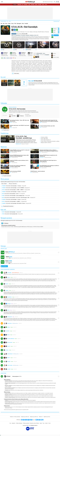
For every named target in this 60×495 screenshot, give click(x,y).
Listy (29, 4)
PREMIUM (15, 4)
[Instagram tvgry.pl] (39, 419)
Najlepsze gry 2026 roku (25, 416)
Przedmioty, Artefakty (44, 137)
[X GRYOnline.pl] (25, 419)
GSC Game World (39, 53)
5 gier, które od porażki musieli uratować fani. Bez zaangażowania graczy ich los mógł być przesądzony (44, 121)
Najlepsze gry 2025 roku (34, 416)
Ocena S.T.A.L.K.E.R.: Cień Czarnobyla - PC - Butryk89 (30, 361)
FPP (14, 35)
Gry (22, 4)
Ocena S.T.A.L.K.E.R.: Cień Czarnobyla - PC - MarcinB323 (30, 331)
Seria (23, 23)
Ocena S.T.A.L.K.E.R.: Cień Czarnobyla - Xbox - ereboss (30, 327)
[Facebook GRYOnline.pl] (22, 419)
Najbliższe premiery (47, 416)
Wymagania (19, 23)
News (6, 23)
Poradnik (26, 23)
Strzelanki (23, 35)
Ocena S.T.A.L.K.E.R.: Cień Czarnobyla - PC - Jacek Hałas (30, 273)
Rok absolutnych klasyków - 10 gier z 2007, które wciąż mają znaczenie (15, 121)
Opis (4, 23)
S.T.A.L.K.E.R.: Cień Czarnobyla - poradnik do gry (30, 139)
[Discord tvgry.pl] (41, 419)
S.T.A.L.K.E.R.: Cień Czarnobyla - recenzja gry (30, 110)
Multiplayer (27, 35)
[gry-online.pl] (30, 2)
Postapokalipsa (17, 35)
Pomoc (49, 423)
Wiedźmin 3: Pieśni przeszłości (15, 416)
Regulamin (13, 423)
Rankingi (25, 4)
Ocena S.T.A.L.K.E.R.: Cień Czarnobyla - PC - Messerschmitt (30, 342)
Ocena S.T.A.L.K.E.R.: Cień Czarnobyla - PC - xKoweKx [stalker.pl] (30, 338)
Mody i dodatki (4, 183)
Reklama (37, 423)
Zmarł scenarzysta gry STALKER (15, 172)
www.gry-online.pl (3, 21)
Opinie (36, 4)
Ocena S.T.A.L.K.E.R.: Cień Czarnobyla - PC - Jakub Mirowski (30, 354)
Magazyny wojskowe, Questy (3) (46, 142)
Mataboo (44, 53)
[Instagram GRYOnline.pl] (23, 419)
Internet (35, 35)
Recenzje (32, 4)
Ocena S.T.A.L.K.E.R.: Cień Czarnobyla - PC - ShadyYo (30, 286)
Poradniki (39, 4)
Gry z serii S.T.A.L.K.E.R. (30, 82)
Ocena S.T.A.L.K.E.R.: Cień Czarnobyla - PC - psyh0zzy (30, 350)
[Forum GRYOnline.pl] (31, 419)
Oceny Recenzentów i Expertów (30, 253)
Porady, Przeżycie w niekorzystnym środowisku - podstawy (50, 141)
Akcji (10, 21)
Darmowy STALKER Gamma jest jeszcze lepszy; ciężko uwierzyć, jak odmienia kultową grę (15, 156)
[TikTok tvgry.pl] (38, 419)
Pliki (15, 23)
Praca (43, 423)
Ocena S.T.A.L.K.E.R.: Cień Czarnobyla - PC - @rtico (30, 312)
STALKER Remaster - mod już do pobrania (44, 172)
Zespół (41, 423)
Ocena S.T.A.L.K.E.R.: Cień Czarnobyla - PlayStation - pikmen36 (30, 305)
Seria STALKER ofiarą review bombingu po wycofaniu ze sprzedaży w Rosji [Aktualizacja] (44, 167)
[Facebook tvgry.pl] (42, 419)
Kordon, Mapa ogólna (44, 138)
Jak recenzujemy (5, 115)
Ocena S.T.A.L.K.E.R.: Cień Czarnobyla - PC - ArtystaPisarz (30, 299)
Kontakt (46, 423)
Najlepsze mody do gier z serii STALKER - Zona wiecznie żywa (15, 126)
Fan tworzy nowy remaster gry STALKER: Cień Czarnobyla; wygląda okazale (15, 167)
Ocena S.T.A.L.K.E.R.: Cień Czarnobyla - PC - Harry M (30, 346)
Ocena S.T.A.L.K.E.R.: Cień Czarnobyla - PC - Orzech (30, 335)
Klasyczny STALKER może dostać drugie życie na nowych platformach (44, 161)
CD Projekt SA (47, 54)
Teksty (9, 23)
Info (1, 23)
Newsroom (19, 4)
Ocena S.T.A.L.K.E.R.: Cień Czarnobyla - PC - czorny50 (30, 369)
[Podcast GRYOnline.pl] (28, 419)
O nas (10, 423)
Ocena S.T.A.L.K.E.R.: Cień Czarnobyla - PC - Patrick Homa (30, 323)
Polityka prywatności (26, 423)
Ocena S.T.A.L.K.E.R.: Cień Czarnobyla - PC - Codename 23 (30, 318)
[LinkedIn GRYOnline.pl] (30, 419)
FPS (21, 35)
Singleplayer (32, 35)
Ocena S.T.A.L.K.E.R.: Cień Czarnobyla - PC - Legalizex (30, 292)
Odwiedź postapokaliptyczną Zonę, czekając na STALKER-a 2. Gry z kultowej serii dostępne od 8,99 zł (44, 151)
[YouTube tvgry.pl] (36, 419)
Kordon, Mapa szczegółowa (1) (46, 139)
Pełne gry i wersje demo (13, 183)
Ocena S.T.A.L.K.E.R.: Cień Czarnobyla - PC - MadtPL (30, 358)
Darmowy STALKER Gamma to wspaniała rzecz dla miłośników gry (44, 156)
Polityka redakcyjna (19, 423)
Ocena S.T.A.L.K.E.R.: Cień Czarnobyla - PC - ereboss (30, 279)
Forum (46, 4)
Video (43, 4)
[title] (30, 376)
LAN (37, 35)
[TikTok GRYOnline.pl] (27, 419)
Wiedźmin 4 (41, 416)
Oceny (12, 23)
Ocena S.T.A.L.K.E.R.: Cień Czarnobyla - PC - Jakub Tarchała (30, 365)
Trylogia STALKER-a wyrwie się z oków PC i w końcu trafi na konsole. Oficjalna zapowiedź (15, 151)
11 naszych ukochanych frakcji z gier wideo (44, 126)
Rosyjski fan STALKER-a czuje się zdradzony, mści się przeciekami (15, 161)
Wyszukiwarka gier (56, 21)
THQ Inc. (37, 54)
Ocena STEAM (30, 262)
